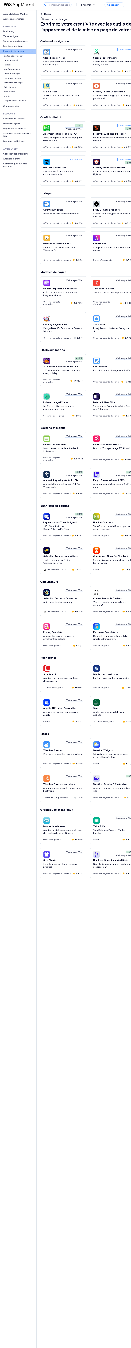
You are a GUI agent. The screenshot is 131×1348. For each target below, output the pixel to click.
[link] (18, 13)
